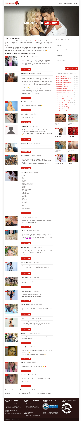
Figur (57, 53)
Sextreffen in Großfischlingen (67, 107)
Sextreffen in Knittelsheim (67, 86)
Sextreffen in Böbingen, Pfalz (67, 96)
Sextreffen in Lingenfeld (67, 111)
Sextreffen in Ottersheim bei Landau (67, 90)
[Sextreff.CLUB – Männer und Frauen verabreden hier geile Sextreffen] (12, 3)
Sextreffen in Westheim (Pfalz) (67, 101)
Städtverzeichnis (68, 3)
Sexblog (75, 3)
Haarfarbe (58, 58)
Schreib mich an (25, 69)
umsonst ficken (37, 415)
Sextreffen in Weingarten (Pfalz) (67, 80)
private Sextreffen (35, 41)
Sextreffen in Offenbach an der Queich (67, 99)
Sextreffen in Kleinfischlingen (67, 94)
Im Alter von (59, 48)
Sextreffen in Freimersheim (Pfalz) (67, 82)
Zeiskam (36, 57)
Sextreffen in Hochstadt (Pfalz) (67, 78)
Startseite (60, 3)
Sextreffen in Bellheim (67, 84)
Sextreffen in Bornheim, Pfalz (65, 103)
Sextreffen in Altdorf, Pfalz (67, 105)
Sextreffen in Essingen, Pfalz (67, 92)
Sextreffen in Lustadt (67, 76)
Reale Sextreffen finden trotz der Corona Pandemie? (33, 404)
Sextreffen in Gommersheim (67, 109)
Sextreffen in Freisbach (67, 88)
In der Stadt (58, 63)
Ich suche (58, 43)
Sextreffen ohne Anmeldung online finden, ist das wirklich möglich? (32, 408)
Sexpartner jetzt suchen (71, 68)
